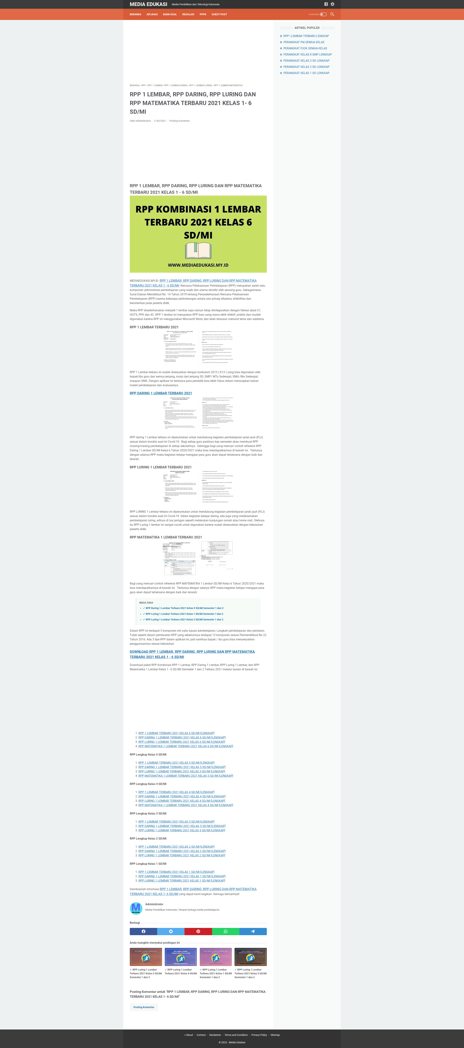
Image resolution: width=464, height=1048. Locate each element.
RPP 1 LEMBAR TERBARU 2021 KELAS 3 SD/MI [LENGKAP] (176, 821)
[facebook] (326, 4)
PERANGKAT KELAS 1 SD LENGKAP (306, 73)
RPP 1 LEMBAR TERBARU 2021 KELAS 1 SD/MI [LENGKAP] (176, 872)
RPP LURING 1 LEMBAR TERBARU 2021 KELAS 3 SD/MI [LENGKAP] (181, 830)
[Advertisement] (198, 51)
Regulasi (188, 14)
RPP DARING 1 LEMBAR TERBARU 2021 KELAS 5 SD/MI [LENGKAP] (181, 767)
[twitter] (171, 931)
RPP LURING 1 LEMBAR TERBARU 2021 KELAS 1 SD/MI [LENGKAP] (181, 880)
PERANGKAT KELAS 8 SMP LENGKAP (307, 54)
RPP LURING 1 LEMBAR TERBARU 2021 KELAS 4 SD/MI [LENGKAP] (181, 801)
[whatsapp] (225, 931)
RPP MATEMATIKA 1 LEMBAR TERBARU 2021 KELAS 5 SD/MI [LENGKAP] (185, 776)
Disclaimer (215, 1034)
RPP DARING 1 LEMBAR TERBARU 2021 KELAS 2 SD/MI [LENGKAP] (181, 851)
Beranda (135, 14)
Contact (201, 1034)
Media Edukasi (148, 4)
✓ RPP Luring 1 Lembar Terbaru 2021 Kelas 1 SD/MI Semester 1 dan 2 (183, 614)
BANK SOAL (170, 14)
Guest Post (219, 14)
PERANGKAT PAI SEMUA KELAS (303, 42)
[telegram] (332, 4)
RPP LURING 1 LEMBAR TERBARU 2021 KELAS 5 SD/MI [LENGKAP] (181, 771)
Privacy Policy (259, 1034)
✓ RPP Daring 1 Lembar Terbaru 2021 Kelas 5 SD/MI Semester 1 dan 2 (183, 608)
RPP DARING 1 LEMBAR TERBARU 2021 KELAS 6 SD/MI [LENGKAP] (181, 737)
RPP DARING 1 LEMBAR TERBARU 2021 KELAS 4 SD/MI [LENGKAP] (181, 796)
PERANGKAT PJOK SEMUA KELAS (305, 48)
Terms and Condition (236, 1034)
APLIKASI (152, 14)
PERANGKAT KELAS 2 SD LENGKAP (306, 67)
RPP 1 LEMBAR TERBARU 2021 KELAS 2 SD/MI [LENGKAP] (176, 846)
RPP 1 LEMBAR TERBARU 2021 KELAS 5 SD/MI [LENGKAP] (176, 762)
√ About (188, 1034)
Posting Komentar (179, 120)
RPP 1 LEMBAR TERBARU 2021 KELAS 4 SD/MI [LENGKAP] (176, 792)
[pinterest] (198, 931)
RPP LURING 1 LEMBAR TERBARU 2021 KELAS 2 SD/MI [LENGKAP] (181, 855)
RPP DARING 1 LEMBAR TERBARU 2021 (161, 393)
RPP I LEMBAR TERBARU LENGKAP (306, 36)
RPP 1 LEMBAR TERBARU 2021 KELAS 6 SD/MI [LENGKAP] (176, 733)
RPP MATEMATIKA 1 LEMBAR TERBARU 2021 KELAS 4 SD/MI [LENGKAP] (185, 805)
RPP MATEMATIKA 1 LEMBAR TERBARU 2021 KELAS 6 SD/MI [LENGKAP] (185, 746)
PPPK (203, 14)
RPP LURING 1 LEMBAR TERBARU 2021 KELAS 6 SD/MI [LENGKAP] (181, 742)
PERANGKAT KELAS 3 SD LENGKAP (306, 60)
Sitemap (275, 1034)
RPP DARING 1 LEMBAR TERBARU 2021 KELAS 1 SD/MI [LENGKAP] (181, 876)
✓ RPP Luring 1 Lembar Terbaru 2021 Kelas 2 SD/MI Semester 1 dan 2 (183, 619)
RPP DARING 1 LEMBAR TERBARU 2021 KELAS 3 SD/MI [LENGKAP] (181, 826)
